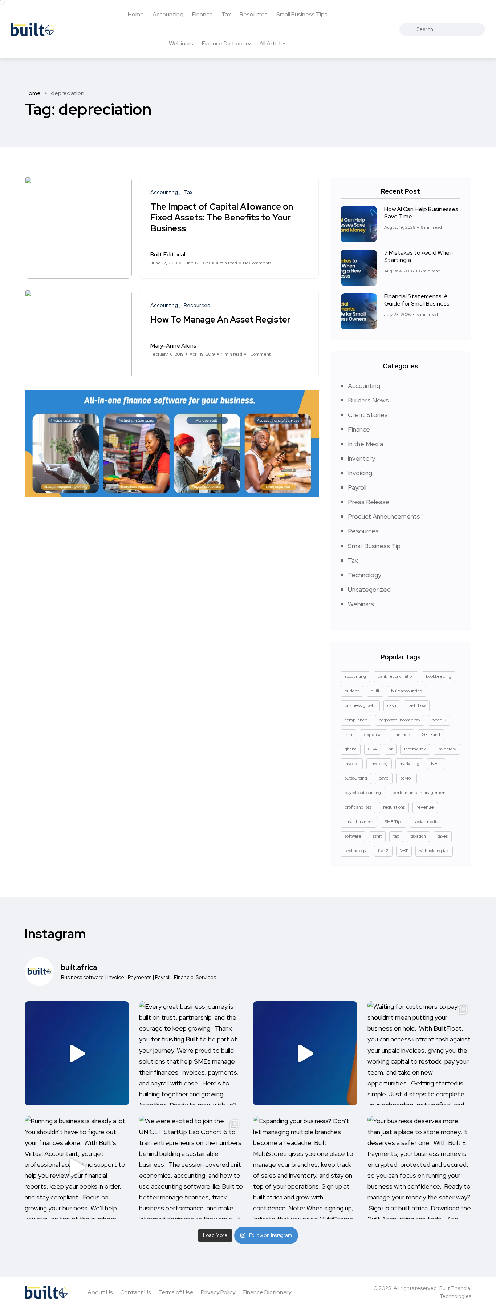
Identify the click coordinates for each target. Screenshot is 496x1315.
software (353, 836)
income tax (415, 749)
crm (348, 734)
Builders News (368, 400)
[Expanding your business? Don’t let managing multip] (305, 1168)
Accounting (168, 14)
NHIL (436, 763)
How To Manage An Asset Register (220, 319)
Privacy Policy (218, 1292)
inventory (361, 458)
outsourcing (356, 778)
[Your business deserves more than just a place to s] (419, 1168)
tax (396, 836)
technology (355, 851)
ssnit (377, 836)
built (375, 691)
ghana (351, 749)
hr (391, 749)
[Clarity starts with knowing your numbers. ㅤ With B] (77, 1053)
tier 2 (383, 851)
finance (402, 734)
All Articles (273, 43)
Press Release (369, 502)
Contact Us (135, 1292)
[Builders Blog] (32, 29)
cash (391, 705)
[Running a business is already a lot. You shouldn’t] (77, 1168)
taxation (418, 836)
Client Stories (368, 414)
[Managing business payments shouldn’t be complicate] (305, 1053)
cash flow (417, 705)
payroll (406, 778)
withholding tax (434, 851)
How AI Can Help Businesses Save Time (421, 213)
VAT (404, 851)
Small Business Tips (302, 14)
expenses (373, 734)
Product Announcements (384, 516)
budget (352, 691)
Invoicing (360, 473)
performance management (420, 793)
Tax (226, 14)
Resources (254, 14)
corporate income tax (399, 720)
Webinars (181, 43)
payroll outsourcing (363, 793)
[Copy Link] (306, 259)
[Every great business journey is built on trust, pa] (191, 1053)
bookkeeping (438, 676)
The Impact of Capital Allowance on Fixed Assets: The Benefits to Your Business (221, 217)
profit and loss (358, 807)
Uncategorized (369, 589)
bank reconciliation (396, 676)
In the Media (365, 444)
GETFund (431, 734)
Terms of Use (176, 1292)
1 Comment (259, 354)
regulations (394, 807)
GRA (372, 749)
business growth (360, 705)
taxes (443, 836)
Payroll (357, 487)
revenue (425, 807)
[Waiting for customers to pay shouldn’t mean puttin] (419, 1053)
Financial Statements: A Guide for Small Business (417, 300)
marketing (409, 763)
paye (384, 778)
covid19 (439, 720)
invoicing (379, 763)
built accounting (406, 691)
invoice (352, 763)
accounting (355, 676)
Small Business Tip (374, 546)
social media (426, 822)
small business (359, 822)
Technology (364, 575)
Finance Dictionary (226, 43)
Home (136, 14)
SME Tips (393, 822)
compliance (356, 720)
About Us (100, 1292)
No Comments (257, 263)
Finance (202, 14)
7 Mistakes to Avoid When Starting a (418, 256)
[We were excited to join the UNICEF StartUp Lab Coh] (191, 1168)
